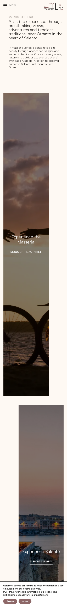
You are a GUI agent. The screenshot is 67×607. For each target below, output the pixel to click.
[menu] (5, 5)
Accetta (10, 601)
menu (12, 5)
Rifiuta (25, 601)
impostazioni (41, 595)
